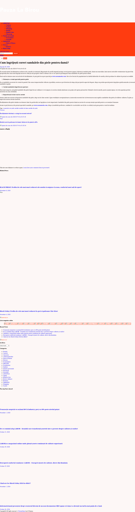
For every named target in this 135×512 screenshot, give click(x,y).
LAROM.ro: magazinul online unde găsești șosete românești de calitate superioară (27, 333)
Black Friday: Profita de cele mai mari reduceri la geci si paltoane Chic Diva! (29, 311)
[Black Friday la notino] (25, 324)
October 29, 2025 (5, 447)
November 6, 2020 (5, 314)
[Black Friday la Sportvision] (78, 324)
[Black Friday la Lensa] (113, 324)
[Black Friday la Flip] (39, 324)
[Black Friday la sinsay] (67, 324)
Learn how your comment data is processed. (36, 167)
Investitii (8, 39)
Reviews (8, 47)
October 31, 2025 (5, 432)
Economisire (10, 38)
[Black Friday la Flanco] (6, 324)
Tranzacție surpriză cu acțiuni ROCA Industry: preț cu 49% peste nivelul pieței (26, 330)
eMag (1, 55)
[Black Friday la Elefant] (20, 324)
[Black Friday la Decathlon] (101, 324)
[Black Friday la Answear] (31, 324)
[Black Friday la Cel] (36, 324)
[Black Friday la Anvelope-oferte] (92, 324)
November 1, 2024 (5, 486)
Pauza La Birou (19, 10)
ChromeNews (21, 511)
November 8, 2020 (5, 190)
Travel (5, 386)
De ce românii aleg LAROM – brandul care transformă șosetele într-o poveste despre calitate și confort (33, 332)
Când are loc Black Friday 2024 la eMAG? (15, 337)
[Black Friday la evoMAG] (58, 324)
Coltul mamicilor (8, 357)
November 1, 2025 (5, 413)
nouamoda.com (7, 108)
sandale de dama (23, 108)
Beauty (8, 30)
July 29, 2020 (6, 67)
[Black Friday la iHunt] (124, 324)
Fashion (8, 27)
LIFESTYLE (6, 23)
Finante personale (8, 36)
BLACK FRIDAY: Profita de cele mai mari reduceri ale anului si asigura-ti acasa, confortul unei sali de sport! (41, 187)
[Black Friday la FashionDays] (13, 324)
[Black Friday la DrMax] (128, 324)
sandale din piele (33, 108)
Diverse (5, 45)
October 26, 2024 (5, 509)
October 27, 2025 (5, 466)
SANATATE (6, 41)
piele (13, 108)
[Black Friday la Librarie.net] (45, 324)
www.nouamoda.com (59, 76)
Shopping (9, 29)
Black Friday (6, 48)
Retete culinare (7, 379)
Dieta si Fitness (10, 43)
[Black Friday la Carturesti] (52, 324)
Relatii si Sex (10, 32)
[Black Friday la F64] (63, 324)
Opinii (5, 375)
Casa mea (6, 355)
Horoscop (9, 34)
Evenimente (6, 365)
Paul (1, 67)
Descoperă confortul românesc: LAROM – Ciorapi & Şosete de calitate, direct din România (29, 335)
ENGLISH (6, 363)
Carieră (8, 25)
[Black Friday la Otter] (73, 324)
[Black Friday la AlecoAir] (118, 324)
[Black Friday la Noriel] (84, 324)
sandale (17, 108)
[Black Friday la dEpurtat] (108, 324)
